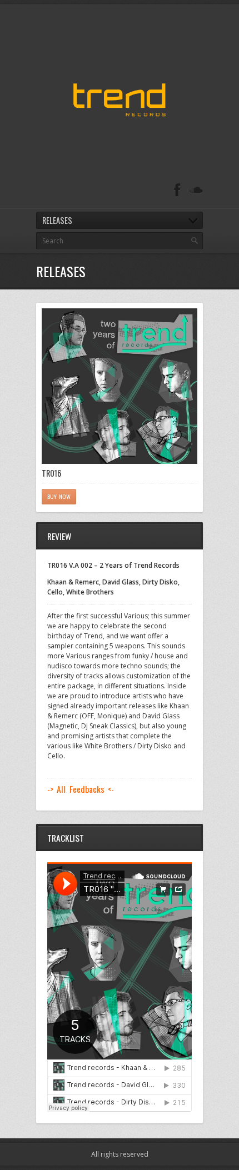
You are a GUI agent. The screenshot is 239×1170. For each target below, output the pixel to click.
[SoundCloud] (196, 190)
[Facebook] (177, 190)
